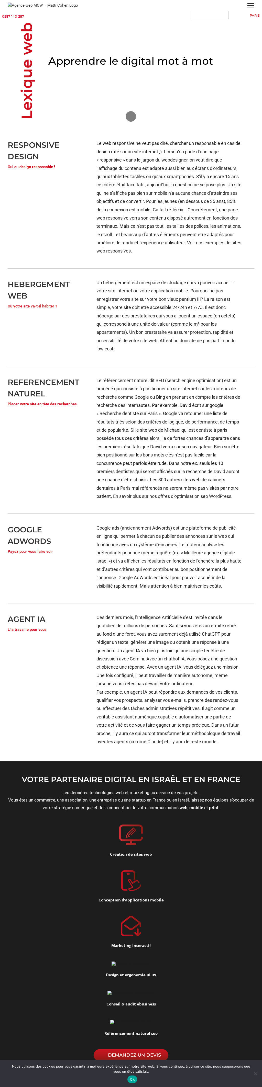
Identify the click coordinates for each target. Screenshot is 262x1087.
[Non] (255, 1073)
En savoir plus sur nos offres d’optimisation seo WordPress (172, 496)
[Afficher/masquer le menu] (251, 5)
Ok (132, 1079)
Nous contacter (131, 92)
